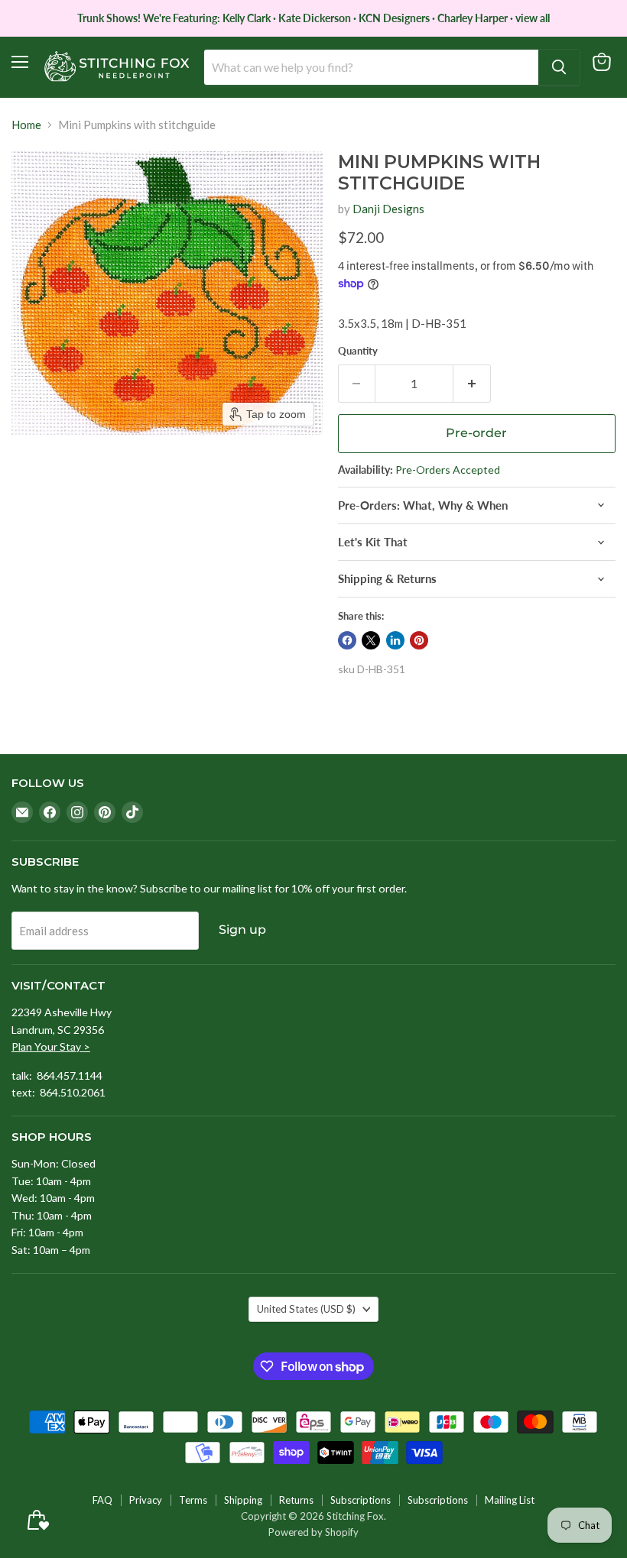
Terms (193, 1500)
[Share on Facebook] (347, 640)
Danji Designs (388, 208)
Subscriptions (360, 1500)
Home (26, 124)
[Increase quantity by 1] (472, 383)
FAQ (102, 1500)
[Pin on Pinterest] (419, 640)
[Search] (559, 67)
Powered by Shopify (313, 1532)
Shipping (243, 1500)
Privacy (145, 1500)
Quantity (358, 351)
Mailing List (509, 1500)
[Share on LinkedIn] (395, 640)
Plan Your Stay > (50, 1046)
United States (306, 1309)
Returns (296, 1500)
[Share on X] (371, 640)
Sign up (242, 929)
